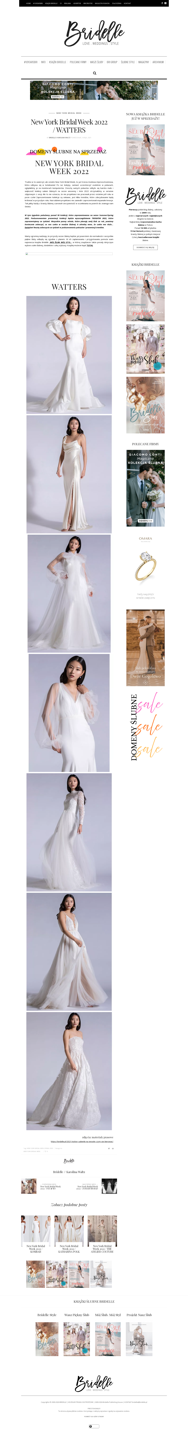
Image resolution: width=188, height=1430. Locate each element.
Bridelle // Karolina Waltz (59, 138)
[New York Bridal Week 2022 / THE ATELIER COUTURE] (102, 1231)
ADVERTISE (77, 3)
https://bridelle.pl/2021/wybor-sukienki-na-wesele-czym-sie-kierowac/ (82, 1141)
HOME (28, 3)
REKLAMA (67, 3)
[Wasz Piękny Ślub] (77, 1339)
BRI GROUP (112, 62)
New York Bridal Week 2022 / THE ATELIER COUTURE (102, 1248)
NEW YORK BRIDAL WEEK (69, 113)
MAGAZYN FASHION (102, 3)
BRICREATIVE (88, 3)
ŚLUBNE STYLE (128, 62)
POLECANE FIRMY (78, 62)
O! (61, 3)
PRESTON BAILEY (94, 1408)
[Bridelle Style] (47, 1339)
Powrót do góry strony (94, 1416)
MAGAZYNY (143, 62)
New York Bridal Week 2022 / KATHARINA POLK (69, 1248)
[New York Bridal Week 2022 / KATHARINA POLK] (69, 1231)
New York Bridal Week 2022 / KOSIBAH (36, 1248)
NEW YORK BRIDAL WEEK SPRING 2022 (40, 1148)
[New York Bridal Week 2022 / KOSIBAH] (36, 1231)
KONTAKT (127, 3)
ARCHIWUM (158, 62)
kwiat (27, 227)
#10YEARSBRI (38, 3)
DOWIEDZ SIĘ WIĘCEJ (145, 247)
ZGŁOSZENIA (116, 3)
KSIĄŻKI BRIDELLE (51, 3)
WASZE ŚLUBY (96, 62)
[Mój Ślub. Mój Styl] (108, 1339)
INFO (43, 62)
